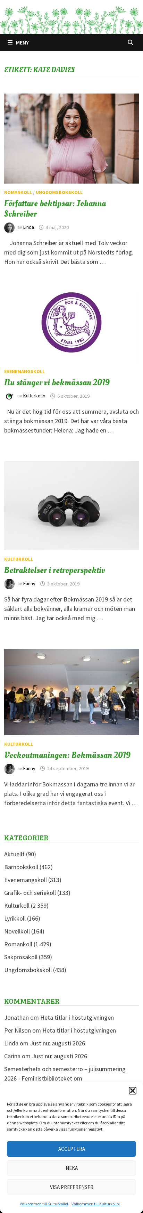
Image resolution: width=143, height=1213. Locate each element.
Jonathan (16, 1017)
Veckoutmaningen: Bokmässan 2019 (67, 755)
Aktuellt (14, 854)
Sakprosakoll (20, 957)
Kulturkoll (18, 559)
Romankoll (18, 192)
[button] (132, 1090)
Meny (22, 42)
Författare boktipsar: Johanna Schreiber (55, 208)
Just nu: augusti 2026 (57, 1043)
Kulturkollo (34, 396)
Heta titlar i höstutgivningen (77, 1017)
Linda (28, 227)
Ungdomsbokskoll (59, 192)
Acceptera (71, 1149)
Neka (72, 1168)
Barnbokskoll (21, 867)
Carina (12, 1056)
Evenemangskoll (24, 371)
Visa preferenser (71, 1187)
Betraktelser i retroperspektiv (54, 570)
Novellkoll (17, 931)
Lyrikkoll (15, 918)
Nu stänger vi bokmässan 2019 (57, 382)
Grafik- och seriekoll (30, 893)
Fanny (29, 584)
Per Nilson (17, 1030)
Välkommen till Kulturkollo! (44, 1203)
